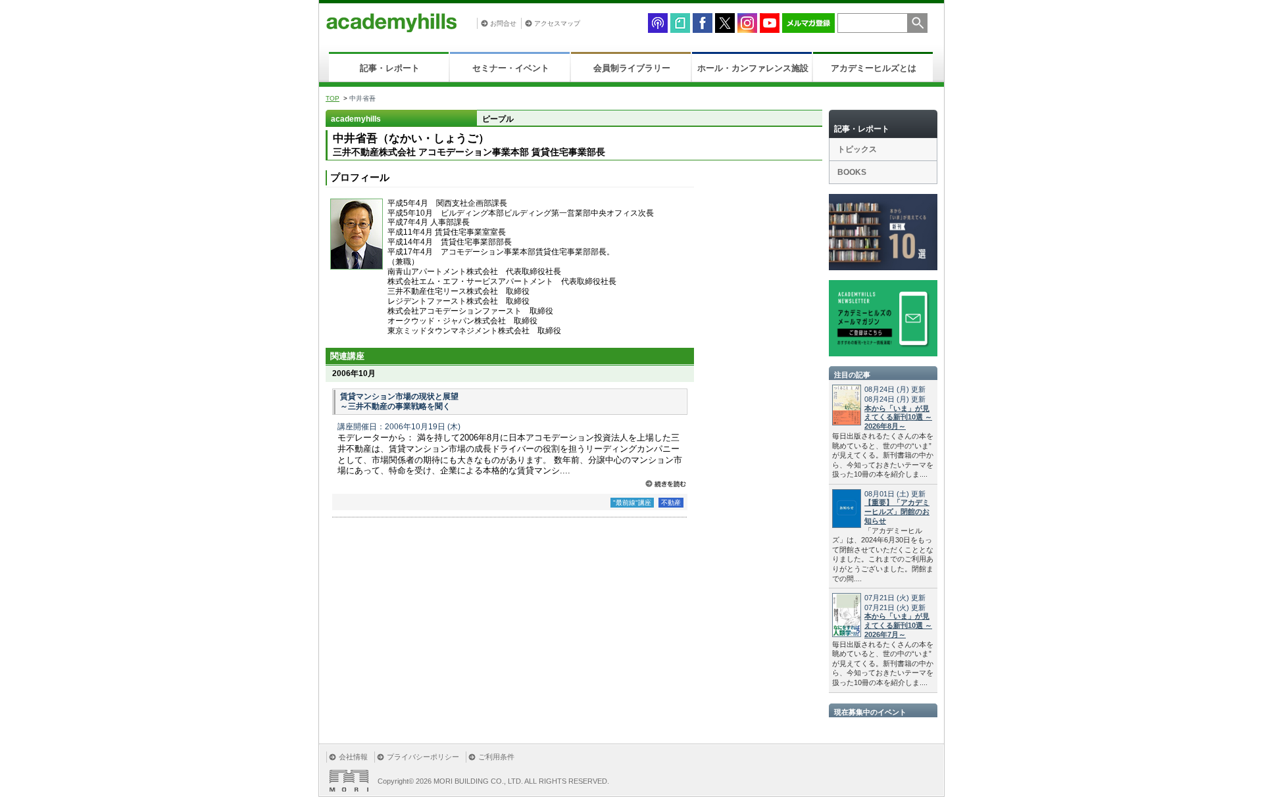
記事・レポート (390, 68)
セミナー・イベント (510, 68)
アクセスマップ (557, 23)
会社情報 (353, 757)
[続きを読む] (665, 483)
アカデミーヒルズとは (873, 68)
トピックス (857, 149)
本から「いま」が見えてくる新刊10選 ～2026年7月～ (898, 625)
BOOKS (851, 172)
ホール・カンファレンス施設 (752, 68)
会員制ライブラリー (631, 68)
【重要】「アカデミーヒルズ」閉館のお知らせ (896, 511)
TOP (332, 98)
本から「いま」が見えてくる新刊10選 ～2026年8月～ (898, 417)
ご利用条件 (496, 757)
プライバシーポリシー (423, 757)
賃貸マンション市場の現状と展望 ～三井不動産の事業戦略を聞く (399, 402)
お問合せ (503, 23)
